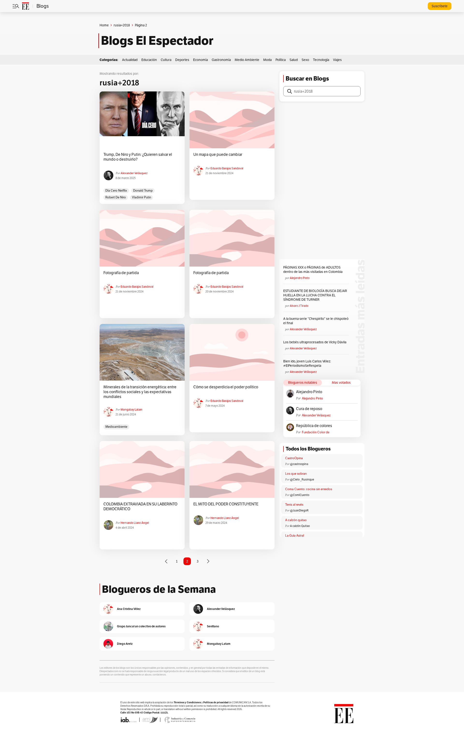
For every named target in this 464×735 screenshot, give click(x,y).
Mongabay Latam (131, 409)
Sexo (305, 60)
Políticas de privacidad (215, 702)
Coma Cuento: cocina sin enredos (308, 489)
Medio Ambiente (247, 60)
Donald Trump (143, 190)
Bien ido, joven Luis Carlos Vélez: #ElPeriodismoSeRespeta (307, 363)
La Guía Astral (294, 535)
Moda (267, 60)
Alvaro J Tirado (299, 306)
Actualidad (130, 60)
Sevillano (213, 626)
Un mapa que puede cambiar (217, 154)
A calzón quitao (296, 520)
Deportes (182, 60)
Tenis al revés (294, 504)
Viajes (337, 60)
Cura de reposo (309, 408)
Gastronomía (221, 60)
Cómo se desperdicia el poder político (225, 387)
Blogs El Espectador (157, 40)
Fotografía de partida (121, 272)
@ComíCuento (299, 495)
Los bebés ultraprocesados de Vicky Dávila (315, 342)
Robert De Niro (115, 197)
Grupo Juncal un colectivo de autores (141, 626)
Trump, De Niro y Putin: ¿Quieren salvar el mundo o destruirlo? (137, 157)
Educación (149, 60)
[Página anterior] (166, 561)
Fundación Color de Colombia (315, 432)
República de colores (314, 425)
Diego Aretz (125, 643)
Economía (200, 60)
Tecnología (321, 60)
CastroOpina (294, 458)
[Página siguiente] (208, 561)
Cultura (166, 60)
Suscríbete (440, 6)
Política (281, 60)
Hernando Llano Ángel (135, 523)
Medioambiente (116, 427)
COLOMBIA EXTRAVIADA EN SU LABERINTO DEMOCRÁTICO (140, 506)
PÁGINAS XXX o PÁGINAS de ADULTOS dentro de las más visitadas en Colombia (312, 269)
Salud (294, 60)
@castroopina (299, 464)
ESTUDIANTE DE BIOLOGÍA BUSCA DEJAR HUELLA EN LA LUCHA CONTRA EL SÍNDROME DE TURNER (315, 295)
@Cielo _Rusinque (302, 479)
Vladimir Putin (141, 197)
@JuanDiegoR (299, 510)
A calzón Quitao (300, 526)
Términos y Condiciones (187, 702)
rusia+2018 (122, 25)
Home (104, 25)
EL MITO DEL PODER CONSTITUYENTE (225, 504)
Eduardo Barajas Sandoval (226, 168)
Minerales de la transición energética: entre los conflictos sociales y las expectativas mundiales (139, 392)
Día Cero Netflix (116, 190)
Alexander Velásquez (134, 173)
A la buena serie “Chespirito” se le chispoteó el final (315, 320)
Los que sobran (296, 474)
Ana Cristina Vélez (129, 609)
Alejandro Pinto (300, 278)
